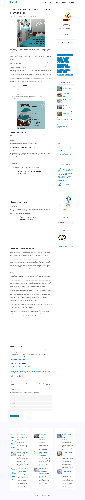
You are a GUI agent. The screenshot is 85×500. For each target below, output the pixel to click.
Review (26, 16)
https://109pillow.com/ (19, 359)
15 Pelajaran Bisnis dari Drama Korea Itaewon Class (67, 119)
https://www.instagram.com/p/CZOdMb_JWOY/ (20, 366)
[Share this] (14, 376)
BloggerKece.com (46, 497)
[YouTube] (68, 42)
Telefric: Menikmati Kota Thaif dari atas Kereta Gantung (68, 89)
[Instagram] (71, 42)
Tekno (59, 72)
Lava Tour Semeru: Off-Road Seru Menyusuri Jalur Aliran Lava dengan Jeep (65, 142)
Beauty (59, 55)
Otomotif (64, 64)
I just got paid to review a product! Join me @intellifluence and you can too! (65, 246)
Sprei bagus (17, 372)
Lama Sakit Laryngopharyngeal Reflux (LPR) (68, 107)
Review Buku (66, 69)
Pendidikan (60, 67)
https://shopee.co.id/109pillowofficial (30, 357)
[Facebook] (59, 42)
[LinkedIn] (65, 42)
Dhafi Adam (24, 371)
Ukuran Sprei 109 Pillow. (24, 372)
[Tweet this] (17, 376)
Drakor (70, 55)
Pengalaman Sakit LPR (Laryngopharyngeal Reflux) (67, 95)
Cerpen (65, 55)
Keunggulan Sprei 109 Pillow (32, 371)
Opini (59, 64)
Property (67, 67)
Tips (64, 72)
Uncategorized (68, 74)
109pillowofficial (17, 357)
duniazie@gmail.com (65, 34)
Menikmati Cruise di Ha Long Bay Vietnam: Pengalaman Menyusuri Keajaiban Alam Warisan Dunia (65, 153)
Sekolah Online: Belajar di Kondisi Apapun (64, 177)
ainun (59, 179)
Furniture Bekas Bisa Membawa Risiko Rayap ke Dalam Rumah (65, 156)
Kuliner (65, 62)
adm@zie (21, 16)
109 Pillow (13, 371)
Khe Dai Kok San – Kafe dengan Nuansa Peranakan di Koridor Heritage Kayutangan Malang (65, 170)
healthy (59, 62)
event (59, 57)
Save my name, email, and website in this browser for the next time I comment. (28, 412)
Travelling (60, 74)
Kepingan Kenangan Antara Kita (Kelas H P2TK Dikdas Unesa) (44, 436)
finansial (65, 57)
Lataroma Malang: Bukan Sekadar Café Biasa (65, 174)
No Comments (33, 16)
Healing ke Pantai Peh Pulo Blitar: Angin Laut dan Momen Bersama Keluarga (65, 149)
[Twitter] (62, 42)
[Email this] (11, 376)
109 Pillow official (18, 371)
